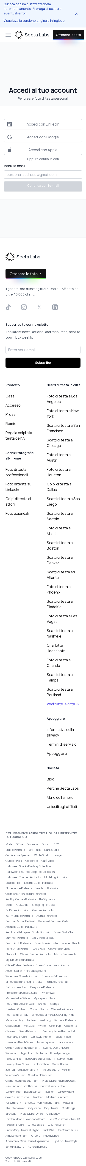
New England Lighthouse (21, 1086)
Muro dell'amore (60, 797)
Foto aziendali (17, 513)
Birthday (11, 1114)
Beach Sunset (32, 1092)
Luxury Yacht (66, 1092)
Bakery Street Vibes (17, 1064)
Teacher (38, 1097)
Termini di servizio (62, 744)
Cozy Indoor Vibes (59, 949)
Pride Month (51, 1136)
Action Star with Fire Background (26, 971)
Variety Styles (36, 1125)
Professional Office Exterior (22, 993)
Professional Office (31, 1114)
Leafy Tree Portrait (42, 938)
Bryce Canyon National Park (42, 1103)
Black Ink (11, 954)
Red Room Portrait (17, 1015)
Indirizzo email (14, 166)
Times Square (45, 1042)
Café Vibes (48, 861)
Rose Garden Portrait (38, 1059)
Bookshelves (65, 1042)
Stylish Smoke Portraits (20, 960)
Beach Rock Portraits (18, 943)
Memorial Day (14, 1020)
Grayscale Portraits (42, 987)
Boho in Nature (15, 1147)
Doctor (46, 844)
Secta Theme (60, 1064)
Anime (42, 1004)
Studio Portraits (15, 850)
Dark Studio (51, 850)
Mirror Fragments (65, 954)
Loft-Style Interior (41, 1037)
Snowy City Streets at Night (22, 1130)
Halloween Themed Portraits (23, 877)
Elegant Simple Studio (33, 1053)
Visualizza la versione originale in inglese (34, 20)
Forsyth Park (13, 1103)
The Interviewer (15, 1108)
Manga (54, 1004)
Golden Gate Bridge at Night (22, 1048)
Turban (31, 1020)
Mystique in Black (44, 998)
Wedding (45, 1020)
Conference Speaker (18, 855)
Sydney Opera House (56, 1048)
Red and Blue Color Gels (20, 1004)
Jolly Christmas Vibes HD (64, 1119)
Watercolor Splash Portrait (22, 976)
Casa (10, 396)
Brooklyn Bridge (59, 1053)
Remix (11, 423)
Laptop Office (41, 1064)
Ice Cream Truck (68, 1130)
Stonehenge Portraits (19, 888)
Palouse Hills (13, 1059)
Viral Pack (34, 850)
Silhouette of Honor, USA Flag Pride (52, 1015)
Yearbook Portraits (47, 888)
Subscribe (43, 362)
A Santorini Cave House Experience (27, 1141)
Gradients (70, 1026)
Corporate (31, 861)
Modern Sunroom (57, 1097)
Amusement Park (16, 1136)
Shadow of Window (40, 1075)
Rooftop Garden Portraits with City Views (30, 899)
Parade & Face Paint (58, 982)
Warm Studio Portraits (19, 916)
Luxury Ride (13, 1092)
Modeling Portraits (55, 877)
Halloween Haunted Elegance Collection (30, 872)
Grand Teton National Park (22, 1081)
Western (11, 1053)
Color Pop (55, 1026)
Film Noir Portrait (16, 1009)
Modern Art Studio (17, 905)
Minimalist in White (18, 998)
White (42, 1026)
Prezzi (11, 414)
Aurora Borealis (37, 1147)
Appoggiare (57, 753)
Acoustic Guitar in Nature (21, 927)
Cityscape (34, 1108)
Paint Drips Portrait (17, 949)
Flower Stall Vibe (63, 932)
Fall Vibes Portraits (17, 910)
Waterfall (68, 1103)
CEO (56, 844)
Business (32, 844)
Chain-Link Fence (62, 1009)
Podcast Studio (15, 1125)
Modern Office (14, 844)
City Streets (51, 1108)
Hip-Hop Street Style (65, 1141)
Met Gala (29, 1026)
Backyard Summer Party (53, 921)
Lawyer (58, 855)
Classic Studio (38, 1009)
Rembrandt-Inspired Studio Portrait (28, 932)
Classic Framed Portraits (35, 954)
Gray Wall (39, 949)
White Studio (42, 855)
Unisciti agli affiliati (62, 806)
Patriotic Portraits (65, 1020)
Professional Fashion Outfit (58, 1081)
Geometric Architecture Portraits (26, 894)
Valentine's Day (15, 1075)
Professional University (56, 1070)
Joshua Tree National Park (22, 1070)
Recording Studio (16, 1037)
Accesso (13, 405)
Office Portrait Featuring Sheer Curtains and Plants (37, 965)
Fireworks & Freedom (54, 976)
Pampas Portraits (42, 910)
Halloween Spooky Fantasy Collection (28, 866)
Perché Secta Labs (63, 788)
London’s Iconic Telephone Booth (25, 1119)
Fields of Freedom (16, 987)
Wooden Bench (71, 943)
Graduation (13, 1026)
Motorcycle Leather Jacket (59, 1031)
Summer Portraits (17, 938)
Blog (50, 779)
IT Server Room (63, 1059)
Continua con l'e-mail (43, 185)
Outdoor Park (14, 861)
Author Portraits (46, 916)
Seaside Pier (13, 883)
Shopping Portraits (43, 905)
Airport (35, 1136)
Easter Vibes (63, 1037)
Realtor (49, 1092)
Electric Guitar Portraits (38, 883)
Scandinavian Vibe (46, 943)
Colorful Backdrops (17, 1097)
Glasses (10, 1031)
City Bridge (68, 1108)
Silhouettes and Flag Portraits (24, 982)
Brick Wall (48, 1130)
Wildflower (48, 993)
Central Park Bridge (53, 1086)
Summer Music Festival (20, 921)
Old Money (53, 1114)
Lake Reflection (56, 1125)
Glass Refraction (29, 1031)
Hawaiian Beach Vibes (19, 1042)
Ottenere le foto (68, 35)
